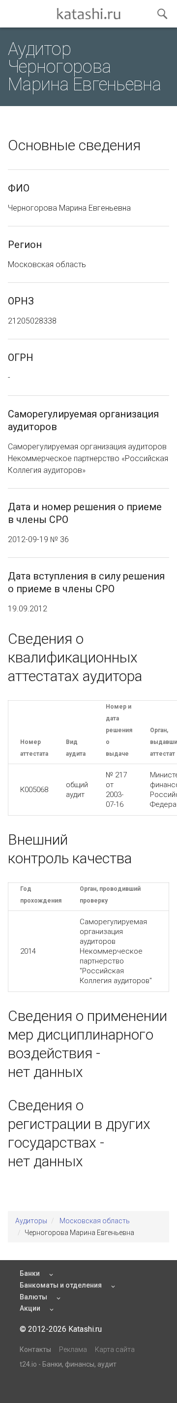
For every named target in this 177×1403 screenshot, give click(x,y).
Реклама (73, 1349)
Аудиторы (31, 1221)
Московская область (94, 1221)
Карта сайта (115, 1349)
